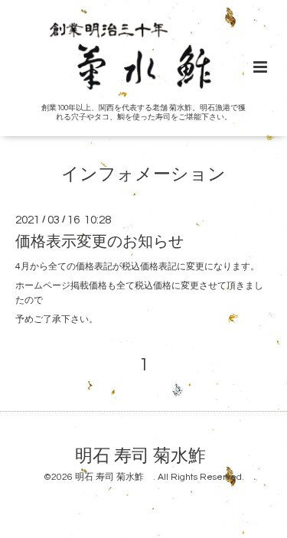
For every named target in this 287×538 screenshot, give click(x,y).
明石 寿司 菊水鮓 (149, 456)
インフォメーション (143, 175)
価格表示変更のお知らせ (99, 241)
